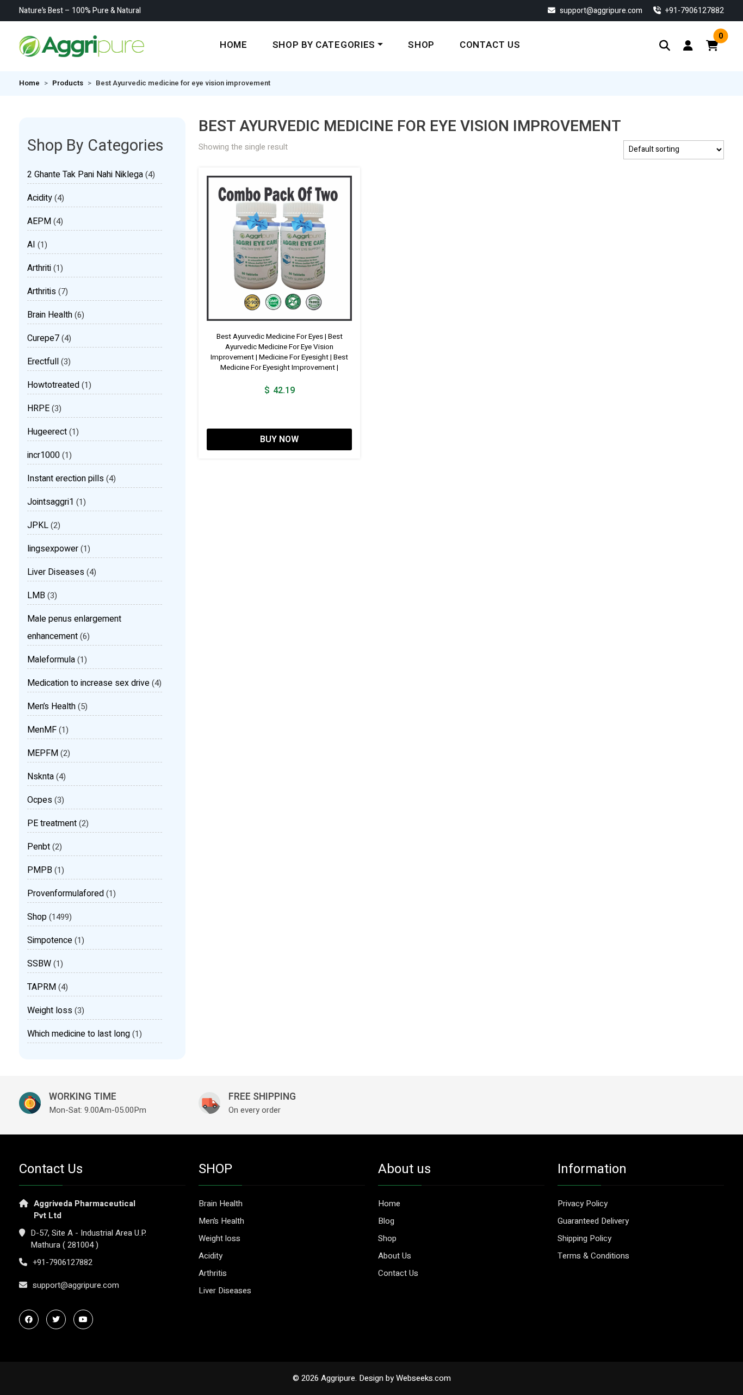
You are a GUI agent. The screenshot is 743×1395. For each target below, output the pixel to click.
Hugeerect (47, 431)
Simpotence (49, 940)
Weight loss (49, 1010)
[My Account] (688, 46)
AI (31, 244)
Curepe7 (43, 338)
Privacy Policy (583, 1204)
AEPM (39, 221)
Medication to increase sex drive (88, 683)
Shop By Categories (324, 45)
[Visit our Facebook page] (31, 1319)
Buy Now (279, 439)
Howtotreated (53, 385)
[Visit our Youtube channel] (85, 1319)
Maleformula (51, 659)
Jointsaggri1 (50, 502)
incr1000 (43, 455)
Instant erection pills (65, 478)
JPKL (37, 525)
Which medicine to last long (78, 1033)
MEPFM (42, 753)
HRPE (38, 408)
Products (67, 83)
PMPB (39, 870)
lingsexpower (52, 548)
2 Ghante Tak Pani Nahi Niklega (85, 174)
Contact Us (490, 45)
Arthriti (39, 268)
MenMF (42, 729)
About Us (394, 1256)
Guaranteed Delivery (593, 1221)
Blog (386, 1221)
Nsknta (40, 776)
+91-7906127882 (62, 1262)
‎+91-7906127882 (694, 10)
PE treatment (52, 823)
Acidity (39, 197)
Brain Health (49, 314)
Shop (421, 45)
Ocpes (39, 800)
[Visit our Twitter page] (58, 1319)
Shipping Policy (584, 1238)
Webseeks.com (423, 1378)
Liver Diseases (55, 572)
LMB (36, 595)
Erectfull (43, 361)
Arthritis (41, 291)
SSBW (39, 963)
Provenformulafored (65, 893)
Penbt (38, 846)
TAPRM (41, 987)
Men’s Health (51, 706)
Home (233, 45)
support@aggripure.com (600, 10)
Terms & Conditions (593, 1256)
